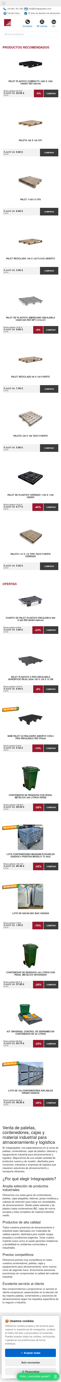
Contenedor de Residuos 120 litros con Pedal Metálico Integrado (30, 973)
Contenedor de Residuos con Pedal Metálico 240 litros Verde (30, 796)
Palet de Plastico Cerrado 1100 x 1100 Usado (30, 496)
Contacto (27, 26)
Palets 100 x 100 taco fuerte (30, 436)
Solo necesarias (30, 1362)
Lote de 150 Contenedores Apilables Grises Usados (30, 1091)
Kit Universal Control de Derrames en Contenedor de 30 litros (30, 1032)
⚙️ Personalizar (30, 1371)
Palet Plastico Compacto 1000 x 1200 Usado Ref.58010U (30, 82)
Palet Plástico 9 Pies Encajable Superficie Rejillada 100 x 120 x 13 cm (30, 678)
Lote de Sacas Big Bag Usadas (30, 913)
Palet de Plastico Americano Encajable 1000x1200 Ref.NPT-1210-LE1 (30, 318)
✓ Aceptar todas (30, 1353)
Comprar (51, 93)
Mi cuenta (42, 26)
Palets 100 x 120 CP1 (30, 140)
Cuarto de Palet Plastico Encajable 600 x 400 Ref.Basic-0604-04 (30, 619)
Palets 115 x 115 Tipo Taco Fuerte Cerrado (31, 555)
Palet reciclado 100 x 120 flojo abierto (30, 258)
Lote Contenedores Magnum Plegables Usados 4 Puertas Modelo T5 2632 (30, 855)
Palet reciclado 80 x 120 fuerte (30, 377)
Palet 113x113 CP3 (30, 199)
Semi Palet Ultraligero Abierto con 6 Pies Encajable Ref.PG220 (30, 737)
